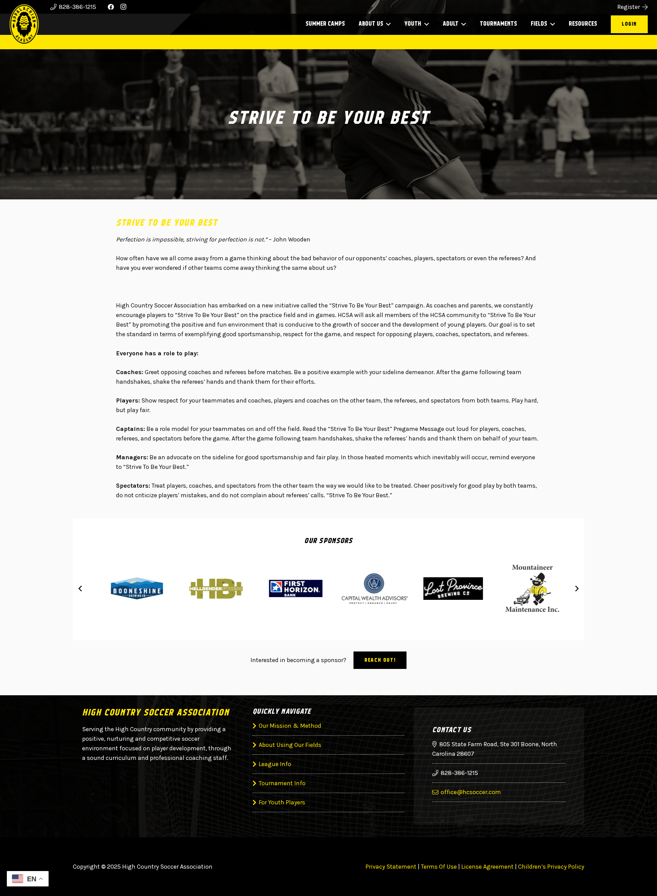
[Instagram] (123, 7)
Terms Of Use (439, 866)
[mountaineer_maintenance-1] (526, 588)
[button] (387, 24)
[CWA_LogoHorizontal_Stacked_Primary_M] (368, 588)
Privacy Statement (390, 866)
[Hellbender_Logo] (209, 588)
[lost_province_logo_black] (447, 588)
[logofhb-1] (288, 588)
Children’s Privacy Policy (551, 866)
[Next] (576, 588)
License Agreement (487, 866)
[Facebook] (111, 7)
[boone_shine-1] (130, 588)
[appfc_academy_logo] (24, 24)
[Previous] (80, 588)
